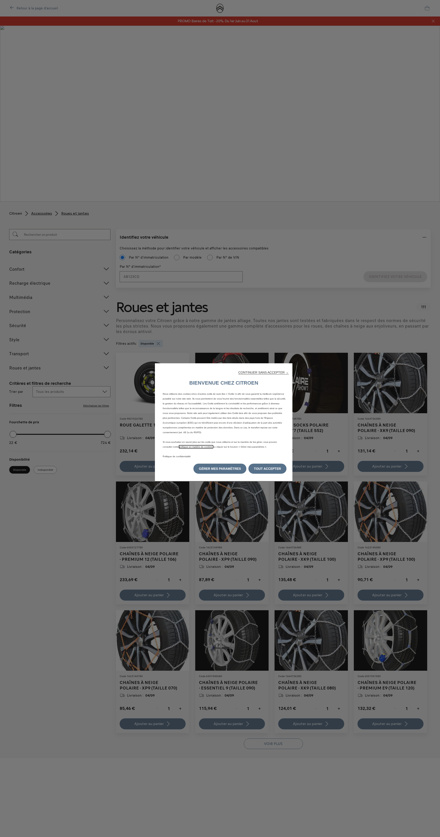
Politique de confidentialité (177, 456)
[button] (263, 372)
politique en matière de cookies (196, 447)
